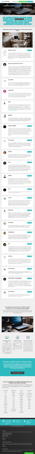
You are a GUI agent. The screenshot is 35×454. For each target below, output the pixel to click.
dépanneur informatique (28, 19)
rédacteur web (26, 22)
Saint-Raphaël (29, 393)
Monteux (21, 407)
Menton (21, 404)
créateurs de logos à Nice (13, 110)
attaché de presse (8, 17)
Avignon (6, 398)
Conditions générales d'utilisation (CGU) (7, 434)
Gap (13, 398)
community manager (16, 17)
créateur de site (11, 19)
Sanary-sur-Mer (29, 396)
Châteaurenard (6, 412)
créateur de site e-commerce (19, 19)
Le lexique (3, 439)
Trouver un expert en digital (23, 1)
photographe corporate (14, 22)
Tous (4, 17)
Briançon (5, 401)
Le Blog (14, 1)
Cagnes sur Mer (6, 404)
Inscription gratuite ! (30, 1)
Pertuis (21, 410)
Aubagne (5, 396)
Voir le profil (29, 50)
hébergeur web (20, 20)
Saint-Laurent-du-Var (29, 391)
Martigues (21, 402)
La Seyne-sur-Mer (13, 409)
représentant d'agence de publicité (9, 24)
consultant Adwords (23, 17)
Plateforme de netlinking (5, 436)
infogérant (8, 22)
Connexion (17, 1)
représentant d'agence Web (19, 24)
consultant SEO (29, 17)
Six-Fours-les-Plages (29, 400)
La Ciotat (13, 404)
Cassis (6, 409)
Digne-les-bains (13, 390)
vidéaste (25, 24)
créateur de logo (5, 19)
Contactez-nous (4, 438)
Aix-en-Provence (5, 390)
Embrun (14, 393)
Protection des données (5, 435)
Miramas (21, 405)
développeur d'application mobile (8, 20)
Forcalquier (13, 395)
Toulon (29, 403)
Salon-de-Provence (29, 394)
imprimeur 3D (30, 20)
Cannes (6, 406)
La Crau (14, 406)
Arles (5, 395)
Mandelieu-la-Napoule (21, 396)
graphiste (15, 20)
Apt (5, 393)
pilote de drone (21, 22)
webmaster (29, 24)
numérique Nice (4, 446)
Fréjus (13, 396)
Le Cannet (21, 390)
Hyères (14, 401)
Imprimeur (25, 20)
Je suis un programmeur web (17, 372)
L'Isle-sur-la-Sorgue (21, 393)
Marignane (21, 399)
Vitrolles (29, 408)
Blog (3, 437)
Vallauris (29, 405)
